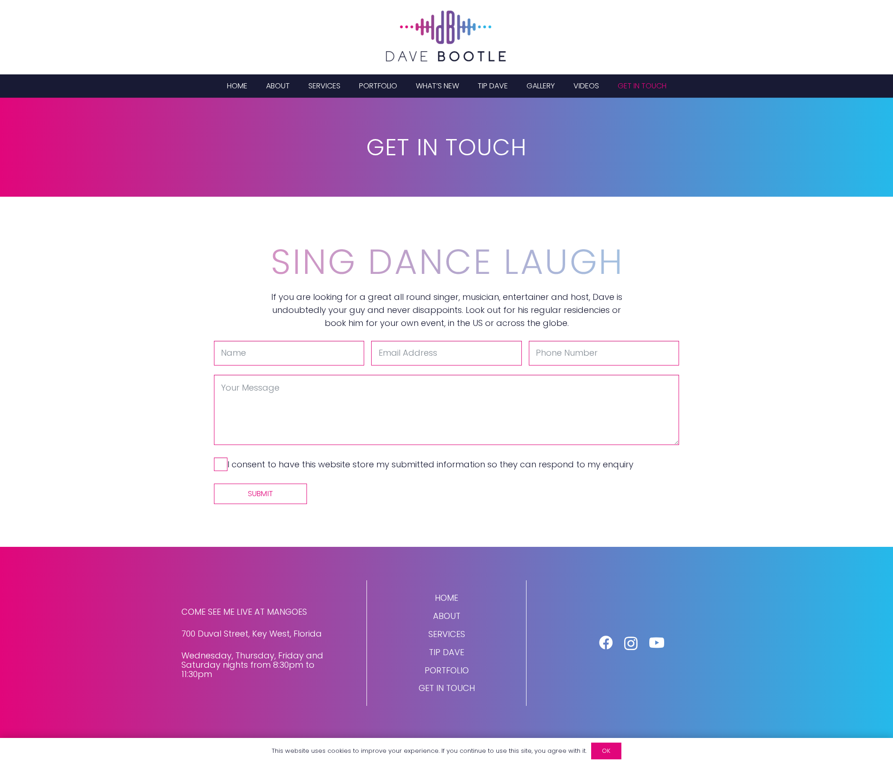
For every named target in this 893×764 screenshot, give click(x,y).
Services (446, 634)
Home (446, 598)
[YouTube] (657, 643)
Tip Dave (446, 652)
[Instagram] (631, 643)
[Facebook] (606, 643)
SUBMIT (260, 493)
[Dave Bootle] (446, 37)
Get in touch (447, 688)
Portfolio (447, 670)
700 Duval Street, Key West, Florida (251, 633)
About (446, 616)
